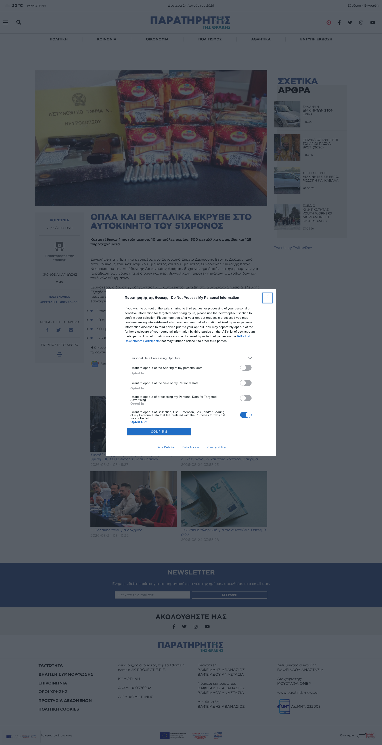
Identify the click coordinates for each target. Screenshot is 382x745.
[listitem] (191, 358)
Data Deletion (166, 447)
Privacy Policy (216, 447)
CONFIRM (159, 431)
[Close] (267, 298)
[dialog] (191, 372)
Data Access (191, 447)
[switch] (246, 368)
